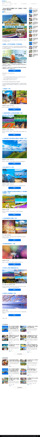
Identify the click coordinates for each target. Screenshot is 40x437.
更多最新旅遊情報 (19, 387)
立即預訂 (14, 70)
